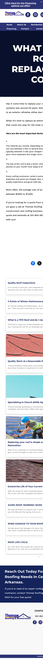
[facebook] (27, 15)
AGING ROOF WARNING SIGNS (25, 505)
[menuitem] (10, 25)
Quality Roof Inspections (21, 283)
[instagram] (35, 15)
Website (40, 656)
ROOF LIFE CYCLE (18, 542)
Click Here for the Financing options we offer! (20, 4)
